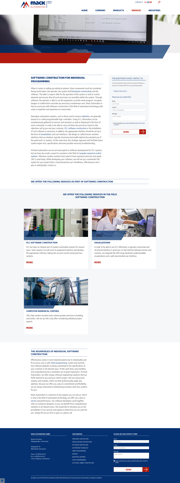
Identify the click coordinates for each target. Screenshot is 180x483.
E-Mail (114, 107)
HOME (84, 10)
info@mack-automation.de (42, 458)
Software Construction (80, 445)
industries (86, 116)
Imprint (68, 478)
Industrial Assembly (79, 457)
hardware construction (82, 91)
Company (100, 10)
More (29, 262)
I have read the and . (129, 124)
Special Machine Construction (82, 442)
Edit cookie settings (2, 480)
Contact (139, 2)
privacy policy (125, 123)
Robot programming (79, 451)
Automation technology (80, 448)
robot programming (59, 363)
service (33, 401)
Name (113, 101)
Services (136, 10)
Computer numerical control (42, 311)
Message (114, 114)
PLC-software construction (75, 128)
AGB (60, 478)
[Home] (36, 8)
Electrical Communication (82, 478)
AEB (64, 478)
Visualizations (102, 242)
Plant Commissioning (79, 460)
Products (118, 10)
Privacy (73, 478)
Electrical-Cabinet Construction (83, 463)
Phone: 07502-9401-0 (120, 91)
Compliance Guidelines (96, 478)
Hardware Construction (80, 439)
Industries (154, 10)
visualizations (46, 134)
